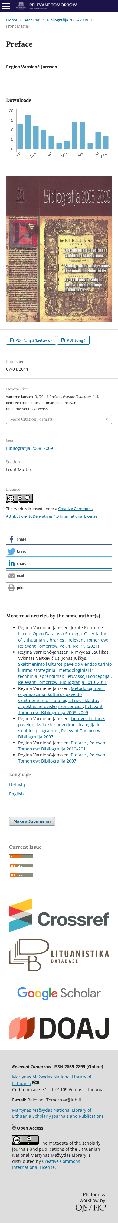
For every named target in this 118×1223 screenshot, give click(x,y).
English (16, 794)
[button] (59, 539)
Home (11, 20)
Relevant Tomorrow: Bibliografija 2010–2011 (62, 682)
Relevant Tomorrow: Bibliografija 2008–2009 (60, 709)
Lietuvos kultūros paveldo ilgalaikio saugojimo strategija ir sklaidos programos (61, 724)
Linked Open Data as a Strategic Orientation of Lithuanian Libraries (62, 636)
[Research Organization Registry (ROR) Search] (35, 1083)
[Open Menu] (6, 6)
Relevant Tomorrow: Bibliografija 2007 (62, 758)
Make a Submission (32, 821)
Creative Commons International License (46, 1164)
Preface (79, 743)
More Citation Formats (31, 419)
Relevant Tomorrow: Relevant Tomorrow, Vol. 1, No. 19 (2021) (63, 643)
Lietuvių (17, 785)
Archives (32, 20)
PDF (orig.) (75, 340)
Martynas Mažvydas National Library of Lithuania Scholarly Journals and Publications (58, 1113)
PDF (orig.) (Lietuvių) (33, 340)
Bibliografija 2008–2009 (67, 20)
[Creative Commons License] (25, 1143)
